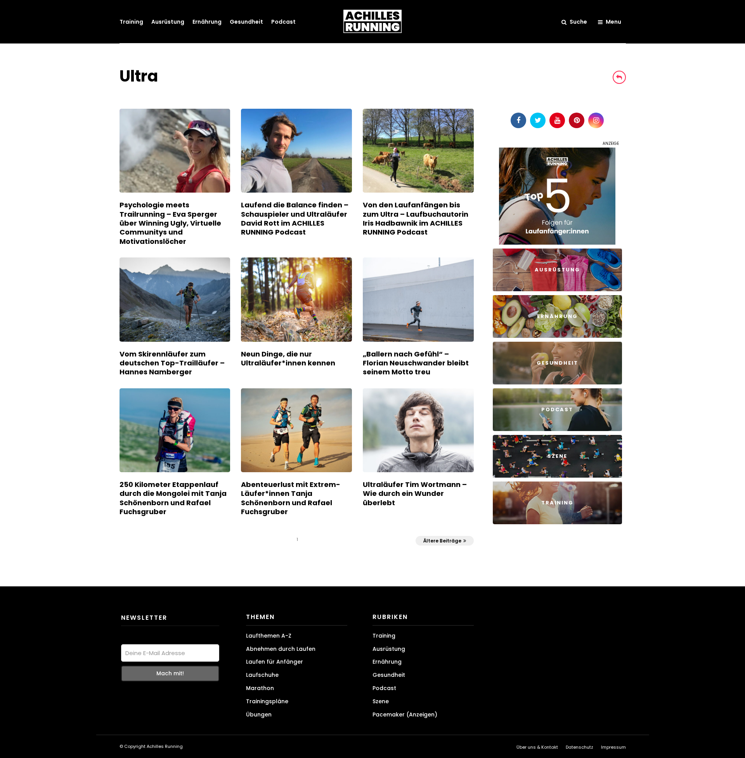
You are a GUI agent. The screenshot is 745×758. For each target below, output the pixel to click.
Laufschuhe (262, 675)
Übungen (259, 714)
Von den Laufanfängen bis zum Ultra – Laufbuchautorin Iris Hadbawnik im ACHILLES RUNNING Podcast (415, 218)
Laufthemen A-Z (268, 636)
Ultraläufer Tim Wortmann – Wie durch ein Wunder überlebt (415, 494)
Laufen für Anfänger (274, 662)
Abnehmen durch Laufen (280, 649)
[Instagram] (596, 120)
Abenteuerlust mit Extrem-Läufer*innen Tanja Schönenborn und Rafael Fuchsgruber (290, 498)
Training (131, 22)
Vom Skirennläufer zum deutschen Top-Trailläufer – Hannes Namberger (172, 363)
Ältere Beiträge (442, 540)
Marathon (260, 688)
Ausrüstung (167, 22)
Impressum (613, 747)
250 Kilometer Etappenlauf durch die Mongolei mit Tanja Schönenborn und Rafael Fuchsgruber (173, 498)
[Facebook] (518, 120)
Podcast (283, 22)
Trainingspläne (267, 701)
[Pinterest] (576, 120)
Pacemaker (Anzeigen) (404, 714)
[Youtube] (557, 120)
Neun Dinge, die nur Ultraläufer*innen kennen (288, 358)
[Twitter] (538, 120)
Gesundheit (246, 22)
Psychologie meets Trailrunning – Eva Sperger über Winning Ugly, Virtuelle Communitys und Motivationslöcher (170, 223)
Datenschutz (579, 747)
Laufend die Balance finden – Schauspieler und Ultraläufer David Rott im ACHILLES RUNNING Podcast (294, 218)
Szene (380, 701)
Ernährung (207, 22)
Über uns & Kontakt (537, 747)
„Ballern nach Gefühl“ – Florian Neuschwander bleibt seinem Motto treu (416, 363)
